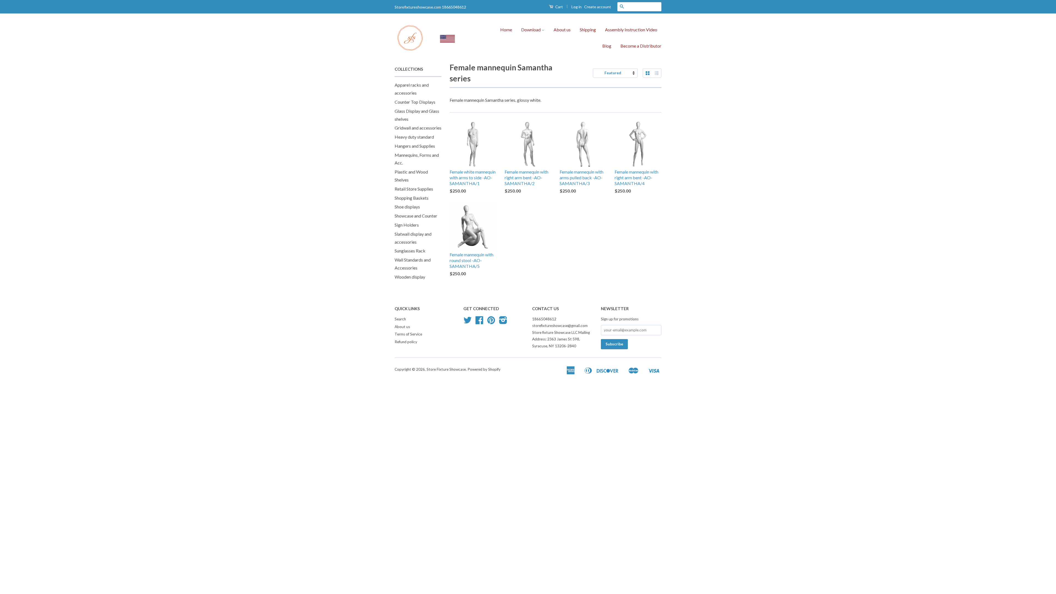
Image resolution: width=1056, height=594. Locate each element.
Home (506, 29)
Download (531, 29)
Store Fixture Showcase (446, 369)
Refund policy (406, 342)
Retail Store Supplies (414, 188)
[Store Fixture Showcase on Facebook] (479, 322)
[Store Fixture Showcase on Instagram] (503, 322)
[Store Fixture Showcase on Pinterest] (491, 322)
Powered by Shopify (484, 369)
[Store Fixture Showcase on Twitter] (467, 322)
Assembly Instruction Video (631, 29)
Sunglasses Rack (410, 250)
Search (400, 319)
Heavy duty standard (414, 136)
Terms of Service (408, 334)
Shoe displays (407, 206)
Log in (576, 6)
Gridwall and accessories (418, 127)
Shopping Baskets (411, 197)
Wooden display (410, 276)
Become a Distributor (640, 45)
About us (562, 29)
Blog (606, 45)
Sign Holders (407, 224)
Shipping (588, 29)
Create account (597, 6)
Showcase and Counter (416, 215)
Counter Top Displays (415, 102)
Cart (558, 6)
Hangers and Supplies (415, 145)
